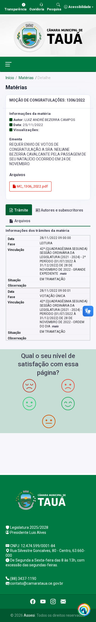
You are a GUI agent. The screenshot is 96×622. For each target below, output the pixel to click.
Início (10, 78)
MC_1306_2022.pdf (32, 186)
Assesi (29, 615)
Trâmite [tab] (21, 210)
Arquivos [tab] (22, 221)
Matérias (26, 78)
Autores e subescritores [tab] (62, 210)
